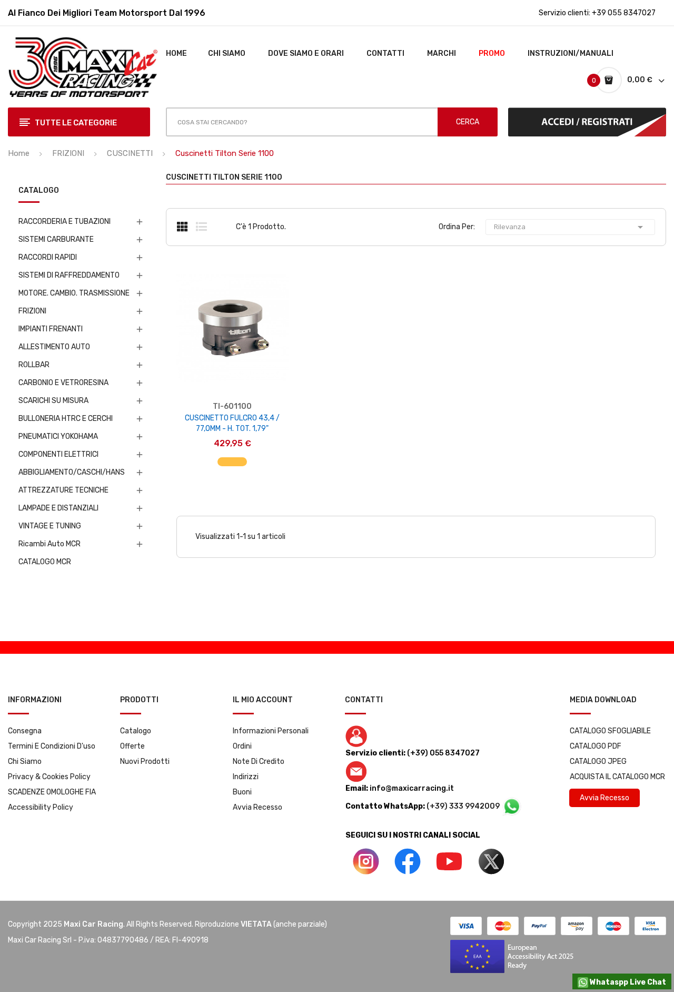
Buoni (242, 792)
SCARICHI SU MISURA (53, 400)
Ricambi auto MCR (49, 543)
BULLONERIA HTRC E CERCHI (65, 418)
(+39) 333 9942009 (464, 806)
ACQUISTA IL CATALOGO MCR (617, 776)
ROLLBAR (33, 364)
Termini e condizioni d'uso (51, 746)
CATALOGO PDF (595, 746)
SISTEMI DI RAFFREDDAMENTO (69, 275)
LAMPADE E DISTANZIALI (58, 508)
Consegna (25, 730)
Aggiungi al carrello (232, 456)
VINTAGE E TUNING (49, 526)
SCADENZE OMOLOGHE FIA (52, 792)
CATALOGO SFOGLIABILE (610, 730)
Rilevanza (570, 227)
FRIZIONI (32, 311)
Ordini (242, 746)
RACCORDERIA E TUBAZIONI (64, 221)
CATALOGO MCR (44, 561)
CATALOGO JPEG (598, 761)
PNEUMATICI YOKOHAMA (58, 436)
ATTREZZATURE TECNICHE (63, 490)
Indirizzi (246, 776)
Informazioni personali (271, 730)
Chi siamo (25, 761)
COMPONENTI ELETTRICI (58, 454)
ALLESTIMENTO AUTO (54, 346)
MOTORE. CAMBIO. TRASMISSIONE (74, 293)
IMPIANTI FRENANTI (50, 329)
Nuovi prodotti (145, 761)
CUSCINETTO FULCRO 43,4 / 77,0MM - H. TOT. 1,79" (232, 423)
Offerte (132, 746)
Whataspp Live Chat (627, 982)
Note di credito (258, 761)
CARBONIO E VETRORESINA (63, 382)
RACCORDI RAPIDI (47, 257)
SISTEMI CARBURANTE (56, 239)
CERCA (467, 121)
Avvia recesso (257, 807)
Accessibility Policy (40, 807)
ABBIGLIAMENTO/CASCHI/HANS (71, 472)
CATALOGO (38, 191)
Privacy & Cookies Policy (49, 776)
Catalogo (135, 730)
